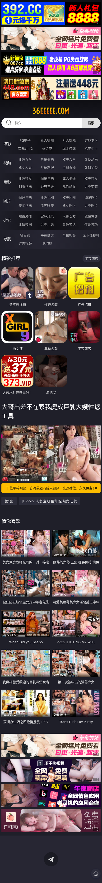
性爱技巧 (91, 224)
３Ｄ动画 (91, 159)
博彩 (7, 143)
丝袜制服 (47, 167)
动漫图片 (91, 197)
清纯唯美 (47, 205)
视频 (7, 162)
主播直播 (69, 167)
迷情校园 (25, 224)
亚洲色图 (47, 197)
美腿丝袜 (25, 205)
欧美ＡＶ (69, 159)
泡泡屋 (47, 243)
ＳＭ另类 (91, 167)
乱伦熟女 (69, 186)
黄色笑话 (69, 224)
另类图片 (91, 205)
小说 (7, 219)
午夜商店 (47, 235)
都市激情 (25, 216)
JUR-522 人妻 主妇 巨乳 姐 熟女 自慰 (49, 501)
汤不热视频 (91, 235)
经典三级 (47, 186)
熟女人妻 (25, 167)
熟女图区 (69, 205)
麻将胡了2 (25, 148)
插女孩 (25, 235)
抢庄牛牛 (91, 148)
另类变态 (91, 186)
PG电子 (25, 140)
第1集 (9, 501)
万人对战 (69, 140)
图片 (7, 200)
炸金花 (47, 148)
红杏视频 (25, 243)
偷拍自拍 (47, 178)
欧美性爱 (91, 178)
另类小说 (47, 224)
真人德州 (47, 140)
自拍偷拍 (47, 159)
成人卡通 (69, 178)
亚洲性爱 (25, 178)
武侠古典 (91, 216)
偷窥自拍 (25, 197)
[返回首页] (96, 873)
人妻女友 (69, 216)
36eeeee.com (50, 111)
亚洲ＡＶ (25, 159)
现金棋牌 (69, 148)
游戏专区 (91, 140)
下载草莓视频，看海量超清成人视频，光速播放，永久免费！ (51, 488)
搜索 (91, 123)
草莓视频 (69, 235)
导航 (7, 238)
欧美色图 (69, 197)
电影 (7, 181)
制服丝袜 (25, 186)
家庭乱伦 (47, 216)
